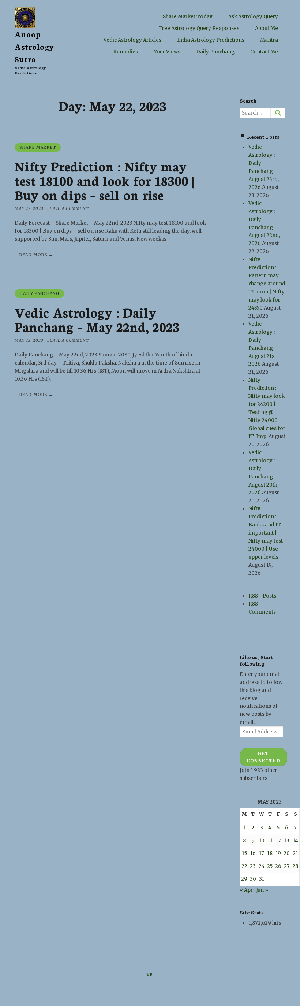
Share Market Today (188, 17)
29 (244, 879)
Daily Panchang (215, 52)
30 (253, 879)
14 (295, 840)
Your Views (167, 52)
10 (262, 840)
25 (270, 866)
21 (295, 853)
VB (150, 975)
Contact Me (264, 52)
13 (286, 840)
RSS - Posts (262, 596)
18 (270, 853)
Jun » (262, 890)
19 (278, 853)
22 (244, 866)
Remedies (125, 52)
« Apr (246, 890)
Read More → (36, 254)
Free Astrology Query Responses (199, 28)
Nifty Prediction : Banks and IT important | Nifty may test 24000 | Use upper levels (265, 533)
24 (262, 866)
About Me (266, 28)
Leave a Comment (68, 208)
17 (261, 853)
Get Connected (263, 757)
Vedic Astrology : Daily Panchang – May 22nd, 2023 (97, 319)
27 (287, 866)
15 (244, 853)
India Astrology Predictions (210, 40)
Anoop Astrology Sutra (35, 46)
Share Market (37, 147)
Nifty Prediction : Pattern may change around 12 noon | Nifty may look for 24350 (266, 283)
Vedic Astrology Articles (132, 40)
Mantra (269, 40)
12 (278, 840)
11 (270, 840)
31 (261, 879)
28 (295, 866)
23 (253, 866)
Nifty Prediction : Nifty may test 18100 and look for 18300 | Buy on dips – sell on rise (104, 180)
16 (253, 853)
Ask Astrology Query (253, 17)
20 (287, 853)
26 (278, 866)
